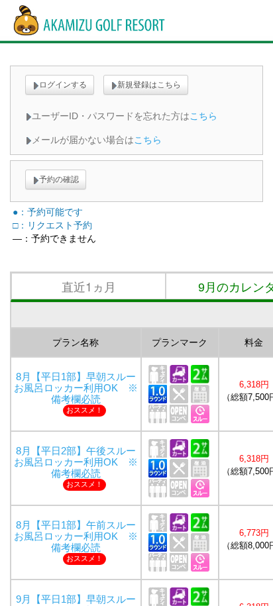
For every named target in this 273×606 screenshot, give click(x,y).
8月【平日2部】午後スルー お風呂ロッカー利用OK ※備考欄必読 (80, 462)
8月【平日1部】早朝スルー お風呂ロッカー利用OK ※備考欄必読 (80, 388)
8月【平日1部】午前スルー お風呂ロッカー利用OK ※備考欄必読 (80, 536)
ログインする (63, 84)
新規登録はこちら (149, 84)
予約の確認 (59, 179)
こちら (203, 116)
